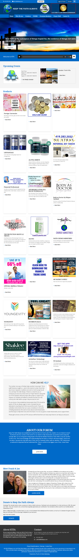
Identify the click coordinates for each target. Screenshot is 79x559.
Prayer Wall (57, 16)
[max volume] (70, 56)
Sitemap (42, 546)
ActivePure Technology (36, 359)
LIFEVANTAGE (9, 152)
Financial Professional (11, 187)
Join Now (39, 452)
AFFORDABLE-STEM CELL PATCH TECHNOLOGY (37, 190)
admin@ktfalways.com (18, 1)
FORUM (35, 16)
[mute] (65, 56)
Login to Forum (62, 1)
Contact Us (66, 16)
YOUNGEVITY (8, 322)
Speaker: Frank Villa (64, 70)
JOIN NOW (40, 1)
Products (28, 16)
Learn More (36, 493)
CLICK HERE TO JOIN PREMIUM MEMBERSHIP (63, 12)
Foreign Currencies (10, 113)
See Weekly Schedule (28, 79)
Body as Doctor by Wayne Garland (62, 198)
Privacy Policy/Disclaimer (33, 546)
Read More (62, 75)
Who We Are (19, 16)
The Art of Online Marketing (42, 554)
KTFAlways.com (11, 548)
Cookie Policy (48, 546)
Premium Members (45, 16)
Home (11, 16)
